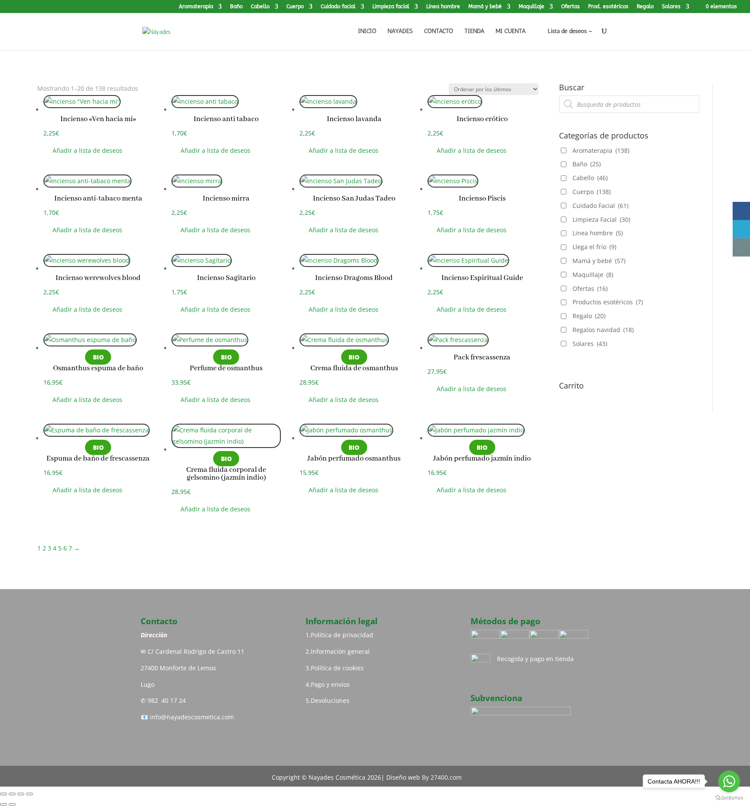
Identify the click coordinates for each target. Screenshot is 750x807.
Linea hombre (443, 7)
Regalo (645, 7)
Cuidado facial (338, 7)
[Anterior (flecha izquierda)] (3, 804)
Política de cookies (337, 668)
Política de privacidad (342, 635)
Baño (236, 7)
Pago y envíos (330, 684)
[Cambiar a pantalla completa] (12, 794)
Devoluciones (330, 700)
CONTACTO (438, 31)
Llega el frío (594, 247)
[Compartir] (20, 794)
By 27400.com (442, 777)
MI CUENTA (511, 31)
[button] (82, 150)
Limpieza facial (390, 7)
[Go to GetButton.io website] (729, 798)
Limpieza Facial (601, 219)
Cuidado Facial (600, 205)
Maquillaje (531, 7)
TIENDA (474, 31)
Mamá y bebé (485, 7)
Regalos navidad (603, 330)
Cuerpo (295, 7)
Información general (340, 651)
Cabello (260, 7)
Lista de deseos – (569, 31)
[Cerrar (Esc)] (29, 794)
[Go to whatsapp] (729, 781)
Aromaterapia (196, 7)
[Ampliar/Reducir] (3, 794)
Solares (671, 7)
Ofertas (570, 7)
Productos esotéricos (607, 302)
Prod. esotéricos (608, 7)
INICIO (367, 31)
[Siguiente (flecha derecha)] (12, 804)
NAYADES (400, 31)
